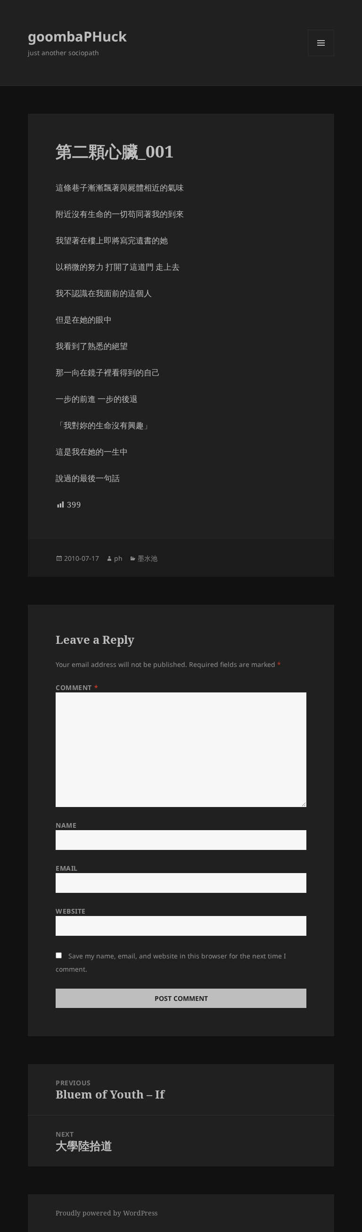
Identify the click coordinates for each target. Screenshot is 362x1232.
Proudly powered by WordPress (106, 1212)
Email (67, 868)
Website (71, 911)
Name (66, 825)
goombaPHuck (77, 36)
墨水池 (147, 558)
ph (118, 558)
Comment (77, 687)
